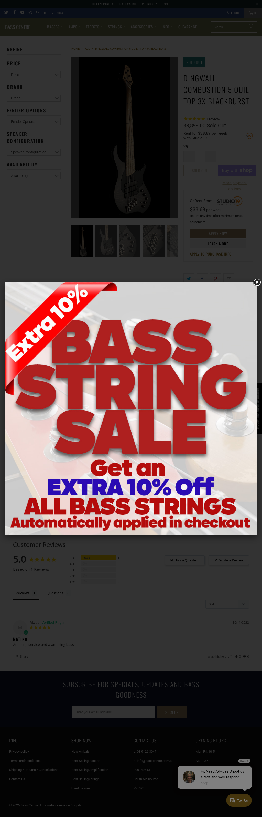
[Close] (256, 282)
